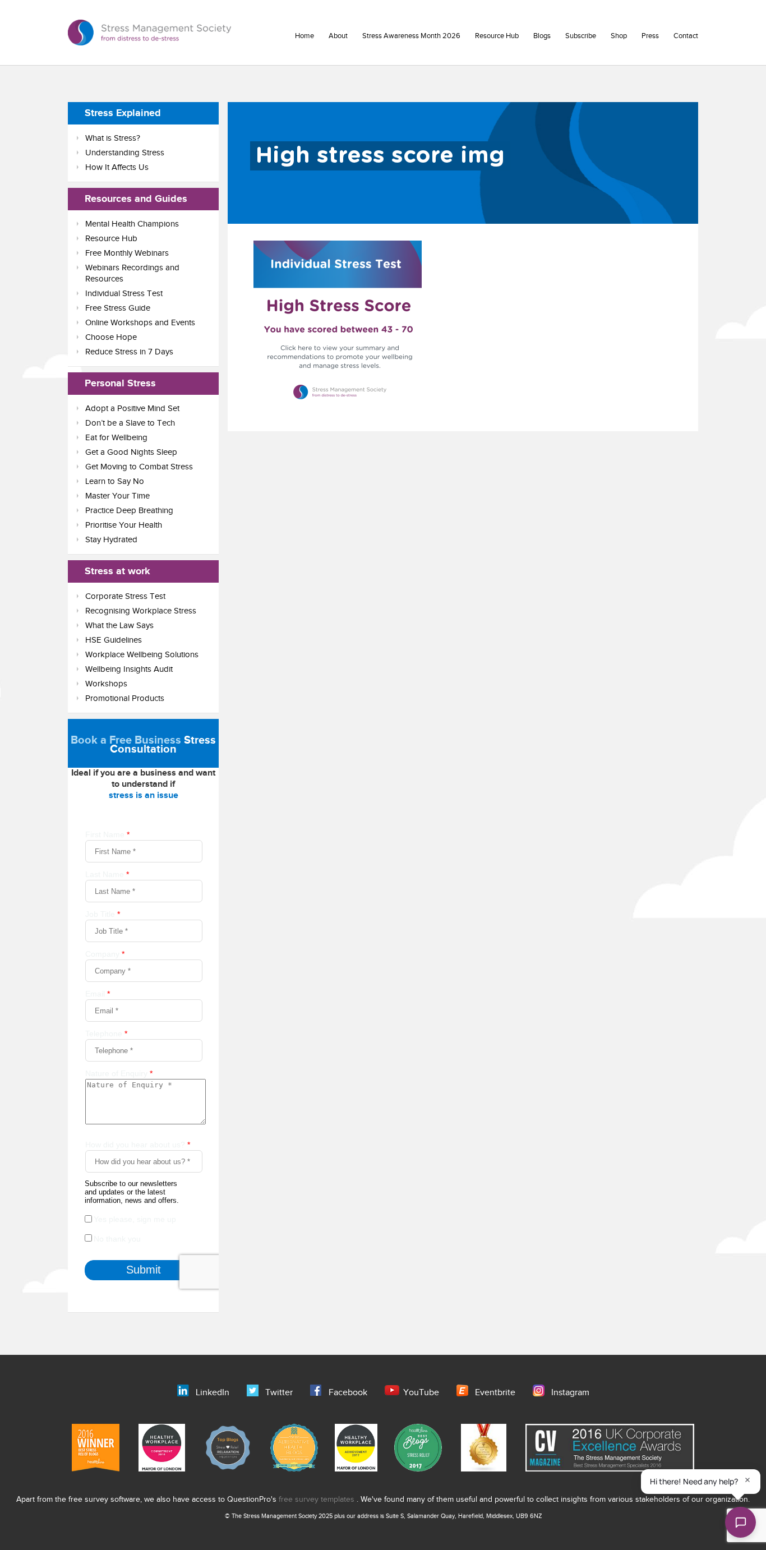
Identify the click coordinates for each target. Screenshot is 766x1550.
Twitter (279, 1392)
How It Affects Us (117, 167)
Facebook (348, 1392)
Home (304, 35)
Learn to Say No (114, 481)
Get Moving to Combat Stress (139, 467)
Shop (619, 35)
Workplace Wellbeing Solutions (142, 654)
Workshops (106, 684)
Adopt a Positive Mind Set (132, 408)
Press (650, 35)
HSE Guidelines (113, 640)
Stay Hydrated (111, 540)
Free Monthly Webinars (127, 253)
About (338, 35)
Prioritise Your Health (123, 525)
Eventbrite (495, 1392)
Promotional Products (124, 698)
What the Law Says (119, 625)
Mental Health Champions (132, 224)
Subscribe (580, 35)
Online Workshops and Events (140, 322)
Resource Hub (497, 35)
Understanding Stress (124, 153)
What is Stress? (112, 138)
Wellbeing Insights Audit (129, 669)
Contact (685, 35)
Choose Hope (111, 337)
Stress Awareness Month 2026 (411, 35)
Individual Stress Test (124, 293)
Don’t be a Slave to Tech (130, 423)
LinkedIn (212, 1392)
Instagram (570, 1392)
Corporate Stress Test (125, 596)
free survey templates (318, 1499)
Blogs (542, 35)
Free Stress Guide (117, 308)
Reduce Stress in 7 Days (129, 352)
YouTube (421, 1392)
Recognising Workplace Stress (140, 611)
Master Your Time (117, 496)
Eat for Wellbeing (116, 437)
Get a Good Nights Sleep (131, 452)
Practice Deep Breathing (129, 510)
